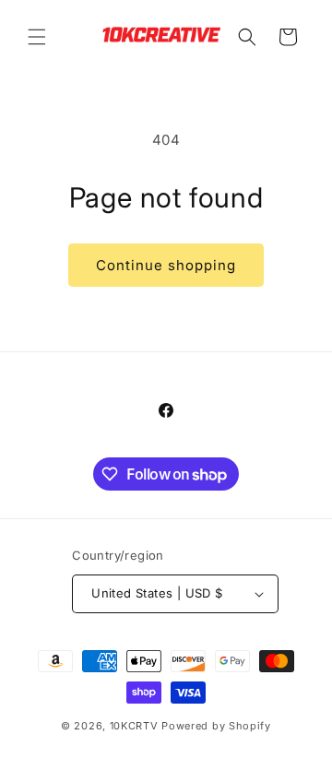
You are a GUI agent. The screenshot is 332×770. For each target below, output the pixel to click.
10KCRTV (134, 725)
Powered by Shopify (216, 725)
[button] (37, 37)
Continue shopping (166, 265)
